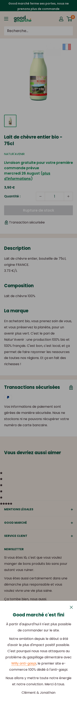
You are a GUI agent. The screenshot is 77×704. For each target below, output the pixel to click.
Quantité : (12, 196)
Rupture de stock (38, 210)
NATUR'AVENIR (14, 154)
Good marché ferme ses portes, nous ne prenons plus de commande (38, 6)
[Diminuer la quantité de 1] (40, 196)
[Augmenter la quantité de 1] (68, 196)
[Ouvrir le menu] (6, 18)
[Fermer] (71, 607)
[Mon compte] (61, 19)
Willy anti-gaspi (23, 663)
